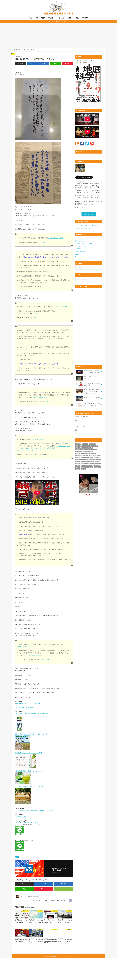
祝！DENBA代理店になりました (25, 707)
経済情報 (43, 18)
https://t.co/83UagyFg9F (37, 439)
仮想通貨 (79, 457)
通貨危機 (84, 467)
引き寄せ (79, 461)
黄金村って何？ (79, 238)
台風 (82, 459)
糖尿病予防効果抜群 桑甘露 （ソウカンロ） (28, 771)
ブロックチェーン (91, 453)
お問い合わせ (85, 18)
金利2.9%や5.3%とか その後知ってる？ (92, 404)
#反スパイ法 (62, 446)
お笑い (78, 443)
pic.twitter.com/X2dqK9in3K (25, 450)
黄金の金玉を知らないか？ (57, 956)
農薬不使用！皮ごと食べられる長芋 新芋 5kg (28, 786)
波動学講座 (78, 249)
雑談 (37, 18)
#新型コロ (22, 448)
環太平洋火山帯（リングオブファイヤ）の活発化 (92, 371)
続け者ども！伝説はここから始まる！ (59, 21)
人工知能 (98, 455)
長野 (78, 469)
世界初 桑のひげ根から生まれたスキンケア (27, 753)
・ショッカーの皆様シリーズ (83, 228)
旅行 (78, 463)
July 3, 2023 (49, 401)
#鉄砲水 (37, 448)
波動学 (84, 463)
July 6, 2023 (41, 242)
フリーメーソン (80, 453)
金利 (91, 467)
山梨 (99, 459)
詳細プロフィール (89, 214)
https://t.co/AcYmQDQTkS (55, 238)
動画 (91, 457)
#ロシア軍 (42, 448)
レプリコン (79, 455)
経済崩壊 (96, 465)
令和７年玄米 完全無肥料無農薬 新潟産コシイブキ (30, 734)
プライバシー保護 (80, 251)
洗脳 (90, 463)
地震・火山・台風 (51, 18)
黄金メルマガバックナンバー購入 (84, 243)
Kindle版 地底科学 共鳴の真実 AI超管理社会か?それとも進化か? (34, 810)
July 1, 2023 (33, 317)
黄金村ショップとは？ (81, 246)
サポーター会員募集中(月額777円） (26, 823)
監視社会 (79, 465)
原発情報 (69, 18)
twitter (76, 256)
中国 (86, 455)
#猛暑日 (48, 448)
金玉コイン (97, 467)
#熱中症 (32, 448)
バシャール (79, 451)
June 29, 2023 (45, 659)
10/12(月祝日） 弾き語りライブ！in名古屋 (28, 703)
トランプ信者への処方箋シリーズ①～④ (87, 225)
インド (95, 445)
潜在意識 (97, 463)
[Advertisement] (58, 35)
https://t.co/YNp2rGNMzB (40, 397)
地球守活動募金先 (21, 817)
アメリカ (85, 443)
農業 (78, 467)
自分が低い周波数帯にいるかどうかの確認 (92, 384)
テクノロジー (61, 18)
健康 (85, 457)
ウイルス (79, 447)
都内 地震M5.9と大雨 (90, 377)
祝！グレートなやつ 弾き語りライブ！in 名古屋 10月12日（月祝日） (92, 391)
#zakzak (35, 313)
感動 (92, 461)
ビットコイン (88, 451)
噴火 (88, 459)
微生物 (86, 461)
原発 (77, 459)
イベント (31, 18)
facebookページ (79, 254)
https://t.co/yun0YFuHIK (60, 307)
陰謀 (76, 18)
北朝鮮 (96, 457)
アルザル (92, 443)
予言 (91, 455)
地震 (94, 459)
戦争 (97, 461)
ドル (95, 449)
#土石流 (53, 448)
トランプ (88, 449)
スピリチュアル (88, 447)
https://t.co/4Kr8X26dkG (24, 646)
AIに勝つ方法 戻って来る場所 (92, 398)
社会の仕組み (88, 465)
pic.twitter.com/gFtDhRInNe (34, 655)
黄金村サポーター (80, 241)
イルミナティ (87, 445)
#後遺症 (27, 448)
